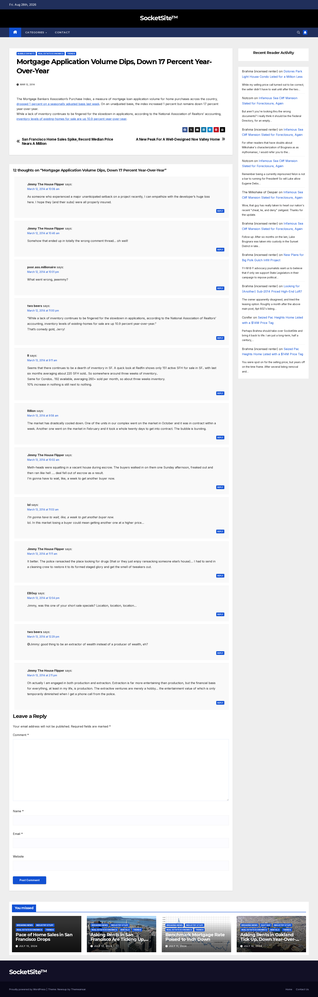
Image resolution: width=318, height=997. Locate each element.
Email (18, 834)
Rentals (125, 930)
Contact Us (302, 989)
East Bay (266, 925)
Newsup (62, 989)
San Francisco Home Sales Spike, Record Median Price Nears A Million (67, 141)
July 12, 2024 (103, 946)
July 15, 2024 (28, 946)
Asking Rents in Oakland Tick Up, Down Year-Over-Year (268, 939)
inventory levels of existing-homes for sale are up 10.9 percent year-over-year (71, 119)
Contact (62, 32)
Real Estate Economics (50, 54)
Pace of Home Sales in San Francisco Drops (44, 937)
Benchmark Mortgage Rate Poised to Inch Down (195, 937)
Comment (21, 735)
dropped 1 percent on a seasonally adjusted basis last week (58, 104)
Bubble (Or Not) (26, 54)
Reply (220, 211)
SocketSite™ (159, 18)
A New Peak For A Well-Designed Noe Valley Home (178, 139)
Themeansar (78, 989)
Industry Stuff (44, 925)
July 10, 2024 (253, 946)
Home (289, 989)
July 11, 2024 (178, 946)
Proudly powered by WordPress (27, 989)
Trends (71, 54)
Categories (35, 32)
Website (18, 856)
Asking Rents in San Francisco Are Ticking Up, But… (118, 939)
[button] (298, 32)
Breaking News (25, 925)
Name (18, 811)
